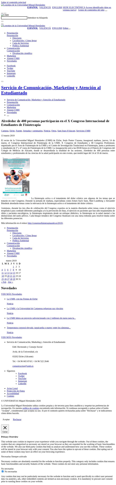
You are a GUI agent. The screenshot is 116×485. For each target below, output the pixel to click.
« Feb (3, 282)
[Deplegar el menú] (8, 115)
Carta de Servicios (20, 43)
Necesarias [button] (6, 456)
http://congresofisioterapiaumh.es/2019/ (45, 223)
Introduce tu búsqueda (38, 18)
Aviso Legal (12, 388)
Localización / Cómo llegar (24, 40)
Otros (53, 131)
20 (8, 276)
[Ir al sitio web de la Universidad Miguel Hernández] (23, 5)
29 (14, 279)
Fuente (19, 131)
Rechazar (17, 419)
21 (11, 276)
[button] (12, 35)
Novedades (12, 61)
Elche (12, 131)
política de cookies (30, 408)
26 (5, 279)
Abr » (10, 282)
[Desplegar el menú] (5, 13)
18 (3, 276)
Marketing (11, 56)
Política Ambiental (20, 45)
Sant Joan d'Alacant (66, 131)
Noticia (47, 131)
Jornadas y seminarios (33, 131)
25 (3, 279)
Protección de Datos (16, 391)
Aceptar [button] (6, 419)
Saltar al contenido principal (13, 2)
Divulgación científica (22, 53)
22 (14, 276)
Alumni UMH (13, 58)
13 (8, 273)
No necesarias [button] (7, 468)
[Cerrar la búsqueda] (2, 23)
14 (11, 273)
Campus (4, 131)
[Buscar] (2, 21)
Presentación (12, 33)
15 (14, 273)
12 (5, 273)
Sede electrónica (74, 7)
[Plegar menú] (2, 81)
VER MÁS (11, 294)
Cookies (10, 396)
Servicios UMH (83, 131)
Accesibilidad (13, 393)
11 (3, 273)
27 (8, 279)
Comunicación (13, 48)
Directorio (17, 38)
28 (11, 279)
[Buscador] (106, 10)
